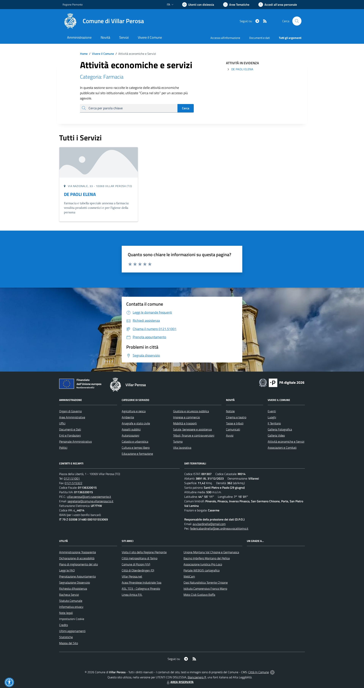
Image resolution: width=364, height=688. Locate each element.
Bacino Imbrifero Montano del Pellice (207, 558)
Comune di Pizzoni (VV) (136, 564)
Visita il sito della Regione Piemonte (144, 552)
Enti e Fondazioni (70, 435)
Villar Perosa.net (132, 576)
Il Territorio (274, 423)
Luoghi (272, 417)
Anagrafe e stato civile (136, 423)
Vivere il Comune (103, 53)
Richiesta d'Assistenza (73, 588)
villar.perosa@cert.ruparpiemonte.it (89, 496)
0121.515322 (73, 483)
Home (84, 53)
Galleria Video (276, 435)
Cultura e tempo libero (136, 447)
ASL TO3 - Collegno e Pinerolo (141, 588)
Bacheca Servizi (69, 594)
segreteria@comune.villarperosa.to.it (90, 501)
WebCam (189, 576)
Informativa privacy (71, 606)
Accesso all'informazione (225, 38)
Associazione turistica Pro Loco (203, 564)
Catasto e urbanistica (135, 441)
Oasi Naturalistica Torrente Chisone (206, 582)
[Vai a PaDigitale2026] (282, 382)
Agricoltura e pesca (134, 411)
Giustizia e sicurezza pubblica (191, 411)
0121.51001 (72, 478)
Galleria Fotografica (280, 429)
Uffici (62, 423)
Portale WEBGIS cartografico (202, 570)
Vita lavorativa (182, 447)
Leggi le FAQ (67, 570)
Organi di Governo (70, 411)
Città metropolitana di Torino (139, 558)
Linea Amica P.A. (132, 594)
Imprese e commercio (186, 417)
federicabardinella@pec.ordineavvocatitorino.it (219, 528)
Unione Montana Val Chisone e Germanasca (211, 552)
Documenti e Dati (70, 429)
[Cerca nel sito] (296, 21)
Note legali (66, 613)
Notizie (230, 411)
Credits (63, 625)
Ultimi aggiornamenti (72, 631)
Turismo (178, 441)
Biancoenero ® (197, 677)
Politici (63, 447)
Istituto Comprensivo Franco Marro (205, 588)
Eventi (272, 411)
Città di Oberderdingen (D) (138, 570)
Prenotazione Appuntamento (77, 576)
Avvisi (229, 435)
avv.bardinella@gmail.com (209, 524)
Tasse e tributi (234, 423)
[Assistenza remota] (272, 672)
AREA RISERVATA (182, 682)
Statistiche (66, 637)
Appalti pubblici (131, 429)
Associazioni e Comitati (282, 447)
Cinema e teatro (236, 417)
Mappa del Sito (68, 643)
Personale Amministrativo (75, 441)
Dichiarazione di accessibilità (76, 558)
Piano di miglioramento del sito (78, 564)
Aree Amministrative (72, 417)
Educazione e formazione (137, 453)
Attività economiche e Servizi (286, 441)
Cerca (185, 108)
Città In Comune (258, 672)
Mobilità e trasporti (185, 423)
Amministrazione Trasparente (77, 552)
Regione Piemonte (73, 4)
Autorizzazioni (130, 435)
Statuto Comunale (70, 600)
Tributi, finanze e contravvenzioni (193, 435)
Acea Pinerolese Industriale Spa (141, 582)
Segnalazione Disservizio (74, 582)
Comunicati (233, 429)
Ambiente (128, 417)
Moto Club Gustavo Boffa (199, 594)
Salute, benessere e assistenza (192, 429)
